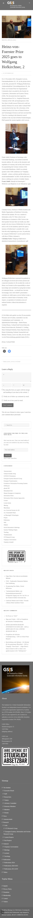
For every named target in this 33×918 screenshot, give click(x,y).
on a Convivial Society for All (11, 510)
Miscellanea (12, 40)
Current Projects (9, 837)
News (5, 816)
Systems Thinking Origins (10, 530)
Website (24, 385)
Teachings (7, 856)
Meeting (4, 40)
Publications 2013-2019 (11, 869)
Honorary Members (10, 806)
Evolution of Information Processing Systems (15, 483)
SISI (5, 522)
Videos (5, 872)
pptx (29, 184)
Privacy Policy (7, 889)
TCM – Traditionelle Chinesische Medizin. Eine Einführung (17, 582)
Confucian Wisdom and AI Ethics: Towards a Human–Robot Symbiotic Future (17, 601)
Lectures (6, 853)
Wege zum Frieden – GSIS (12, 619)
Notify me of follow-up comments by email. (16, 396)
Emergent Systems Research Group (13, 478)
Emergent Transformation (10, 481)
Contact (5, 898)
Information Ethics (9, 495)
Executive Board (9, 790)
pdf (27, 241)
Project (5, 517)
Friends (6, 813)
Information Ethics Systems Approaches (14, 498)
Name (4, 385)
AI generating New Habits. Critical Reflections (15, 587)
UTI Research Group (9, 537)
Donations (6, 892)
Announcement (8, 471)
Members (7, 809)
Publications (6, 859)
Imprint (5, 886)
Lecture (6, 500)
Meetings (7, 850)
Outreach (6, 844)
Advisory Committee (10, 803)
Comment (4, 374)
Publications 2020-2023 (11, 866)
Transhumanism (8, 534)
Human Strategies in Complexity (12, 493)
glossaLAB (6, 488)
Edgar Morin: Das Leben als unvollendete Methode (16, 577)
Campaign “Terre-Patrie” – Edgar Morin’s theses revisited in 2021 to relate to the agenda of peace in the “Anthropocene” (17, 649)
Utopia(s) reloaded (8, 542)
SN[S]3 (6, 525)
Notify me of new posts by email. (13, 400)
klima (8, 361)
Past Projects (8, 840)
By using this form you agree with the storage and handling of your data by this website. (16, 391)
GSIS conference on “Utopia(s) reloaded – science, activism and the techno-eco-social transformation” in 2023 (16, 174)
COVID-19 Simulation (10, 476)
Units (5, 825)
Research (6, 822)
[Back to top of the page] (2, 912)
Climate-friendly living (10, 473)
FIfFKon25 (7, 486)
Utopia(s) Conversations (10, 539)
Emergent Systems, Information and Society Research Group (17, 833)
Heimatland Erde (8, 491)
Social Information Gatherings (12, 527)
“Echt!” (15, 616)
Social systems (15, 361)
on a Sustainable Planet (10, 513)
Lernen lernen (7, 503)
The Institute (7, 787)
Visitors (6, 800)
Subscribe (7, 455)
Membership (7, 895)
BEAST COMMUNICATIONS (20, 915)
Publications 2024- (9, 862)
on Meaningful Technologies (11, 515)
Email (14, 385)
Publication (7, 520)
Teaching (6, 532)
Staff (5, 794)
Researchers (7, 797)
